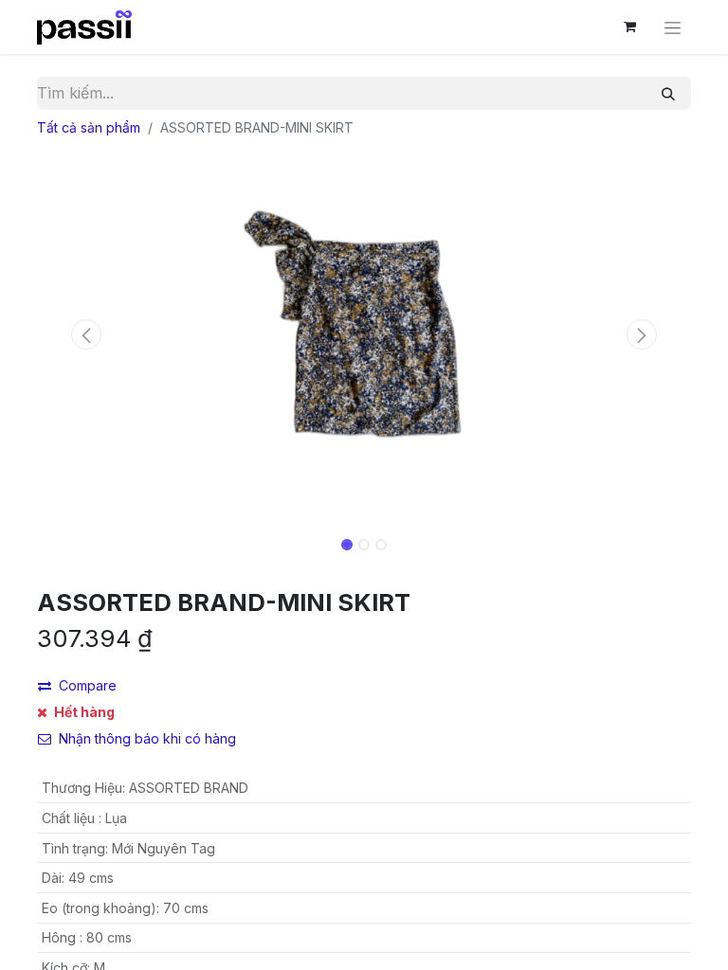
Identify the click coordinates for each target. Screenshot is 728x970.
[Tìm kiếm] (668, 93)
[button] (86, 334)
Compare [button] (88, 685)
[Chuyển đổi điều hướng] (672, 27)
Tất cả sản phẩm (88, 127)
